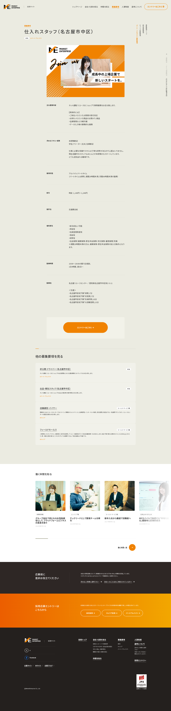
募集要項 (167, 60)
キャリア (43, 418)
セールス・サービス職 (124, 408)
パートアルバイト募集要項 (137, 34)
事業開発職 (40, 514)
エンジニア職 (75, 514)
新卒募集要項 (143, 29)
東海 (26, 38)
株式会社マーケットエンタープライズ (32, 640)
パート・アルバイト (36, 38)
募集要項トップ (146, 30)
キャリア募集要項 (140, 30)
